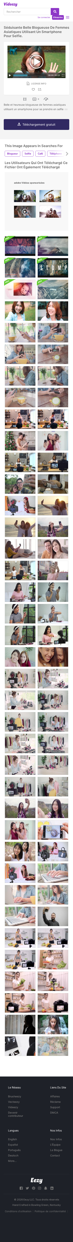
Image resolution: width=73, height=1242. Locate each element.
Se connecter (44, 17)
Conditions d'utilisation (18, 1211)
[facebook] (21, 1188)
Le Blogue (56, 1150)
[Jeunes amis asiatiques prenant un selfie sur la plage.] (20, 527)
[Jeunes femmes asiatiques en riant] (52, 657)
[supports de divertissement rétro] (20, 1046)
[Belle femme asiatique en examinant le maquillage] (52, 678)
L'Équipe (55, 1144)
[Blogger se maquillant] (52, 592)
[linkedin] (51, 1188)
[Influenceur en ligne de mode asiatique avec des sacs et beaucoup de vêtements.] (20, 722)
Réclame (55, 1101)
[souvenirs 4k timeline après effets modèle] (20, 289)
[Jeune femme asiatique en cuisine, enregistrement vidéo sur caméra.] (20, 462)
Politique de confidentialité (50, 1211)
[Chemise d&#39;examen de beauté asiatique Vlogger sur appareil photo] (20, 873)
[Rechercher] (55, 11)
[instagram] (39, 1188)
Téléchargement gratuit (38, 124)
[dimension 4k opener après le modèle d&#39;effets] (52, 246)
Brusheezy (14, 1096)
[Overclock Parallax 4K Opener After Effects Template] (20, 268)
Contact (55, 1155)
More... (12, 1160)
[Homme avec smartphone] (20, 1024)
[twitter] (27, 1188)
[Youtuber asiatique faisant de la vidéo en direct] (52, 851)
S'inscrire (58, 17)
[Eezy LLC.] (36, 1181)
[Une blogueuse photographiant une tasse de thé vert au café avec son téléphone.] (20, 333)
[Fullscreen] (63, 75)
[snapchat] (45, 1188)
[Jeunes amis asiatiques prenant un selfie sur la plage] (52, 506)
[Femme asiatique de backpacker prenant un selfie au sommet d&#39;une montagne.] (52, 527)
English (12, 1139)
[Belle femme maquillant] (20, 614)
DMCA (54, 1112)
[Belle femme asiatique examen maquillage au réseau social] (52, 700)
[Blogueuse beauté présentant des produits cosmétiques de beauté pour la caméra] (20, 592)
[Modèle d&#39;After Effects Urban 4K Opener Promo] (20, 246)
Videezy (13, 1107)
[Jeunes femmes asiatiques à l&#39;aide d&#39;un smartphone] (20, 830)
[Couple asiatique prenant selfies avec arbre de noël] (20, 441)
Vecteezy (14, 1101)
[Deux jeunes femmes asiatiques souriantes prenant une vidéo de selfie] (20, 851)
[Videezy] (10, 4)
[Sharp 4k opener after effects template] (52, 289)
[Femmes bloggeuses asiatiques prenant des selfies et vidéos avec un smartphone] (20, 657)
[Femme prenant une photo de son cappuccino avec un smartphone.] (52, 484)
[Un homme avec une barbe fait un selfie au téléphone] (52, 916)
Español (13, 1144)
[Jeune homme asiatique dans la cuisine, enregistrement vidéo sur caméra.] (20, 419)
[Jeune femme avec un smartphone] (52, 1024)
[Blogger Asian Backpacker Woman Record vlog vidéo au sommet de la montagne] (20, 808)
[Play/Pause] (9, 75)
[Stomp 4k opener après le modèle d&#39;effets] (52, 268)
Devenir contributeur (15, 1114)
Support (55, 1107)
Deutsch (13, 1155)
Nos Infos (56, 1139)
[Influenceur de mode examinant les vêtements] (20, 506)
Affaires (55, 1096)
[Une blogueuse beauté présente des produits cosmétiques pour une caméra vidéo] (20, 678)
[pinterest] (33, 1188)
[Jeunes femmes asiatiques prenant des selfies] (52, 441)
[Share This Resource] (40, 89)
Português (14, 1150)
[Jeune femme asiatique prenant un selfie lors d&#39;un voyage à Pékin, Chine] (52, 570)
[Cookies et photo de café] (52, 830)
